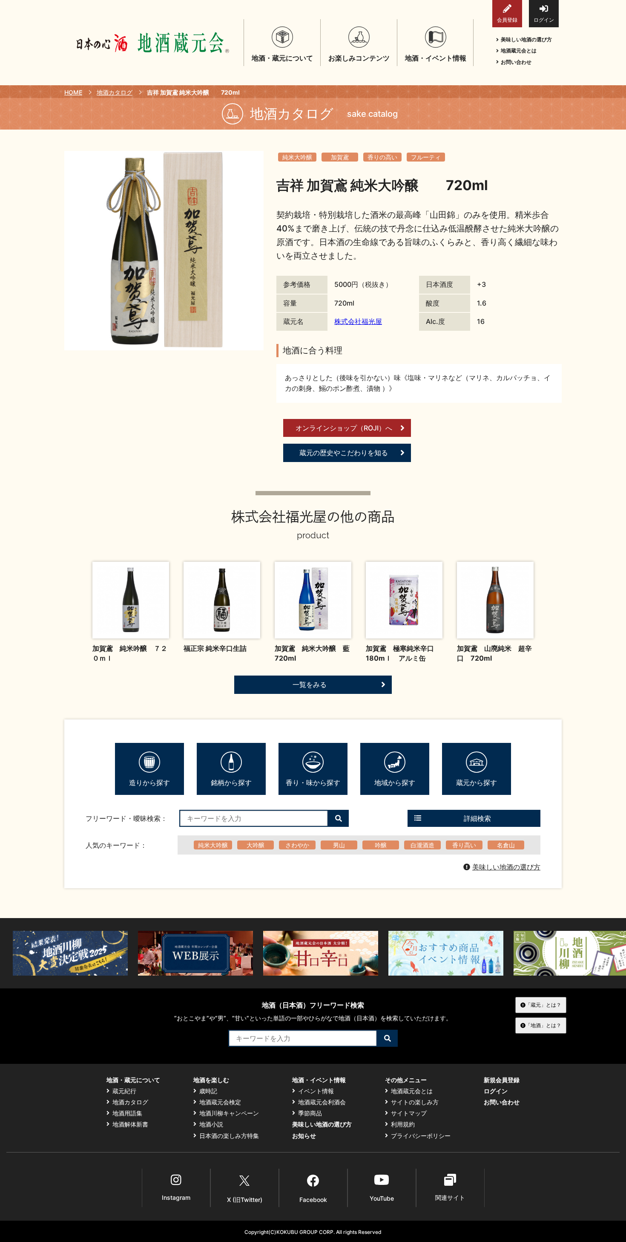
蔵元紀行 (124, 1091)
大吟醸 (255, 845)
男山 (339, 845)
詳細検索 (477, 818)
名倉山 (506, 845)
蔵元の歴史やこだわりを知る (343, 452)
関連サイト (450, 1197)
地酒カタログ (114, 92)
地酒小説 (211, 1124)
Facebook (313, 1199)
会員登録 (507, 20)
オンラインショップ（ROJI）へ (344, 428)
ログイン (544, 20)
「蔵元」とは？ (543, 1005)
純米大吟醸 (297, 157)
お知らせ (304, 1135)
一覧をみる (310, 684)
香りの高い (382, 157)
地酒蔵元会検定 (220, 1102)
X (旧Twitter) (244, 1199)
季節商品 (310, 1113)
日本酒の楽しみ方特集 (229, 1135)
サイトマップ (409, 1113)
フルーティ (426, 157)
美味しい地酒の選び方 (526, 39)
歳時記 (208, 1091)
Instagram (176, 1197)
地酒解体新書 (130, 1124)
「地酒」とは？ (543, 1025)
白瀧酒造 (422, 845)
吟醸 (381, 845)
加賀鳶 (340, 157)
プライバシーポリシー (421, 1135)
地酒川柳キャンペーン (229, 1113)
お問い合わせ (516, 62)
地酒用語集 (127, 1113)
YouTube (382, 1198)
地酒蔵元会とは (519, 50)
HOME (73, 92)
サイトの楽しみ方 (415, 1102)
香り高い (464, 845)
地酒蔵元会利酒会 (322, 1102)
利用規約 (403, 1124)
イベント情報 (316, 1091)
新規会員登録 (502, 1080)
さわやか (297, 845)
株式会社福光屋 (358, 321)
